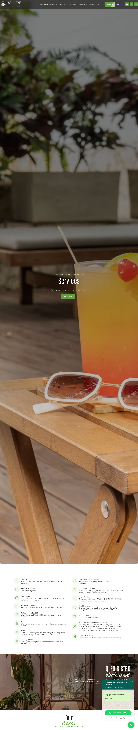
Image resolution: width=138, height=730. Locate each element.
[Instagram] (131, 4)
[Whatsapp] (136, 4)
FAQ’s (98, 4)
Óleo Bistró (73, 4)
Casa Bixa (62, 4)
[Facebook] (127, 4)
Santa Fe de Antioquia (87, 4)
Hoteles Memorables (47, 4)
